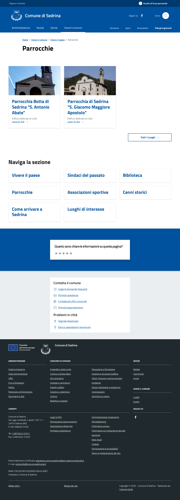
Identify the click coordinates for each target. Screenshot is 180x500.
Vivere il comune (39, 39)
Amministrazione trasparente (105, 417)
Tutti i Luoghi (148, 137)
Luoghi (136, 397)
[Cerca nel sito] (165, 15)
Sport (128, 28)
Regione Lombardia (17, 3)
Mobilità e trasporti (59, 401)
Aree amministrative (17, 374)
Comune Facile (126, 489)
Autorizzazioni (98, 392)
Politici (11, 387)
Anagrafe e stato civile (60, 369)
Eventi (136, 401)
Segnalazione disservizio (61, 426)
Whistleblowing (99, 421)
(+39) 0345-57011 (21, 433)
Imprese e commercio (60, 383)
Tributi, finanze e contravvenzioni (107, 378)
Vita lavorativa (57, 378)
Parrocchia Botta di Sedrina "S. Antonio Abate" (30, 107)
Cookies (95, 444)
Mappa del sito (71, 485)
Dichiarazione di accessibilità (105, 448)
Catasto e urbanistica (60, 392)
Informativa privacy (101, 426)
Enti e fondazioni (16, 383)
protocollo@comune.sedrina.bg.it (31, 464)
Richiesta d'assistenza (60, 430)
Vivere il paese (57, 39)
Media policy (14, 485)
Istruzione (114, 28)
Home (25, 39)
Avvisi (136, 378)
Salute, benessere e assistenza (106, 387)
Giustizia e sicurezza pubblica (105, 374)
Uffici (10, 378)
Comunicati (138, 374)
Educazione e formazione (103, 369)
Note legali (97, 439)
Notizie (136, 369)
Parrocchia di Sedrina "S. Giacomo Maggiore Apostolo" (89, 107)
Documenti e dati (16, 396)
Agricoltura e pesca (100, 396)
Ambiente (96, 383)
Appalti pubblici (57, 387)
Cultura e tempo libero (60, 374)
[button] (153, 3)
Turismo (53, 396)
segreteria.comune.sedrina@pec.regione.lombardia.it (60, 460)
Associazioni (142, 28)
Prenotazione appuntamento (63, 421)
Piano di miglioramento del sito (106, 453)
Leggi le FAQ (56, 417)
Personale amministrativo (20, 392)
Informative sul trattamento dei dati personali (108, 433)
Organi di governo (16, 369)
